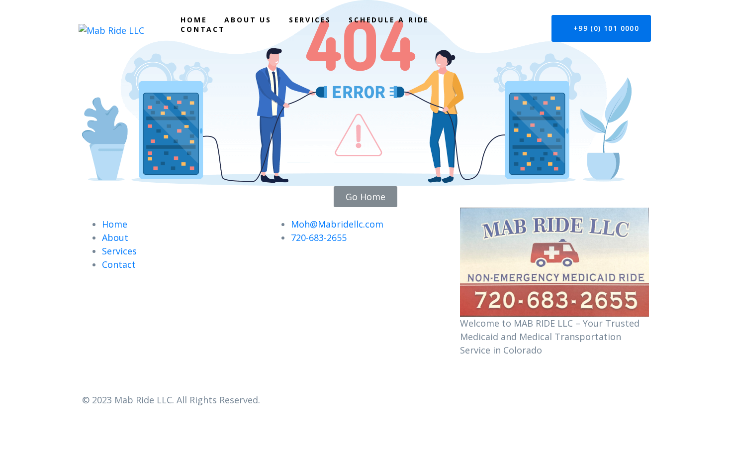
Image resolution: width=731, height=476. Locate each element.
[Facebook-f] (472, 377)
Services (310, 19)
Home (194, 19)
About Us (247, 19)
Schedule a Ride (389, 19)
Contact (203, 29)
